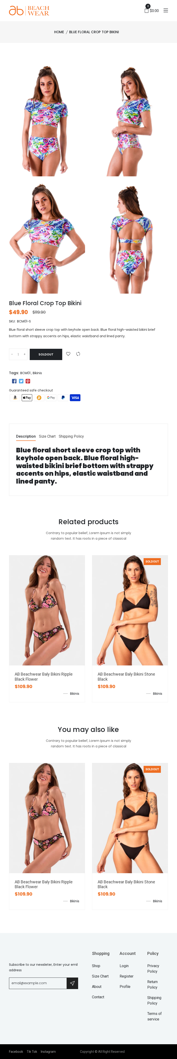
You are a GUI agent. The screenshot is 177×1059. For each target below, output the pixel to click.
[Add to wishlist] (68, 354)
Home (59, 32)
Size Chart (47, 437)
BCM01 (25, 373)
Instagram (48, 1051)
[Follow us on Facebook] (14, 381)
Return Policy (152, 985)
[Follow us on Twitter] (21, 381)
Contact (98, 997)
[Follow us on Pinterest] (27, 381)
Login (124, 966)
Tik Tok (32, 1051)
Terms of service (154, 1016)
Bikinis (37, 373)
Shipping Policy (71, 437)
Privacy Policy (153, 969)
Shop (96, 966)
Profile (125, 986)
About (96, 986)
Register (126, 976)
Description (26, 437)
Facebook (16, 1051)
